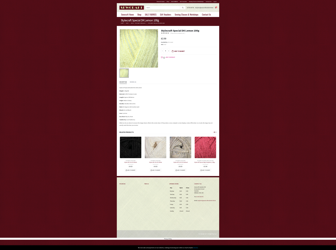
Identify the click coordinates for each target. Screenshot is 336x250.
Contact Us (208, 1)
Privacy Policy (168, 238)
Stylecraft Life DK (129, 160)
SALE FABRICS (174, 1)
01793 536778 (199, 196)
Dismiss (195, 248)
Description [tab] (123, 82)
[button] (214, 132)
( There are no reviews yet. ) (177, 33)
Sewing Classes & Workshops (196, 1)
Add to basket (179, 51)
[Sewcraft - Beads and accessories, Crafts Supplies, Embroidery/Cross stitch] (131, 8)
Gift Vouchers (183, 1)
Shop (168, 1)
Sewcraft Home (161, 1)
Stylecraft (174, 160)
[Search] (183, 7)
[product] (130, 147)
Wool (134, 160)
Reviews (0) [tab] (133, 82)
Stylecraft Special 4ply (181, 160)
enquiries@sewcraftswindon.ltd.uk (204, 7)
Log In (215, 1)
